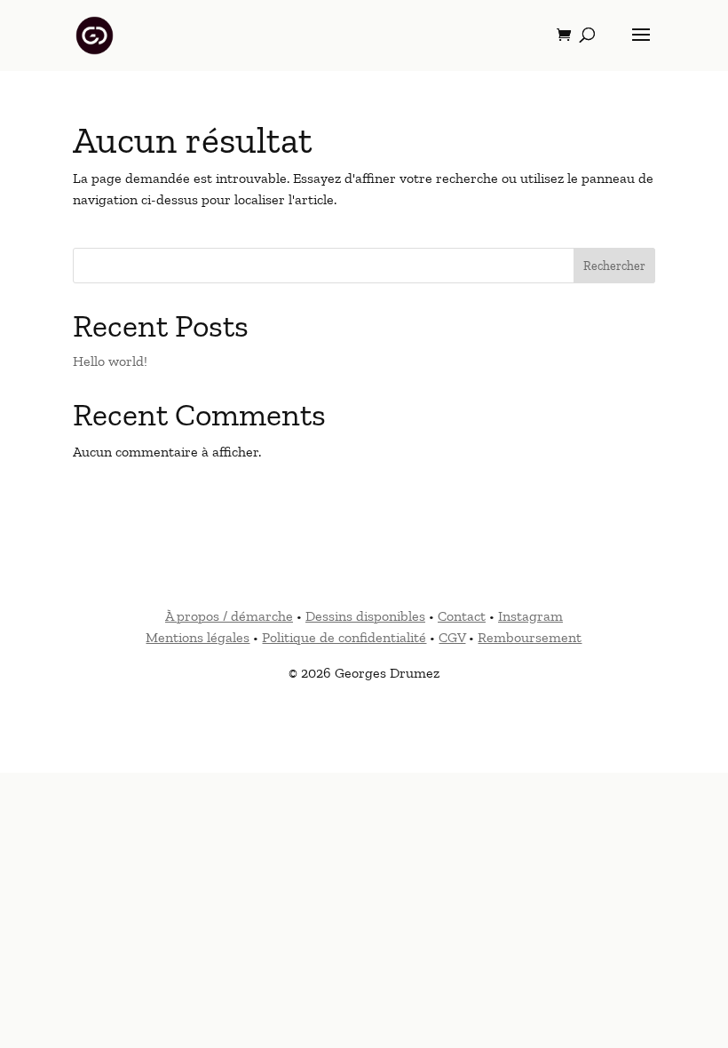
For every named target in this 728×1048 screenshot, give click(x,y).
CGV (452, 637)
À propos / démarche (229, 615)
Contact (462, 615)
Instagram (530, 615)
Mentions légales (197, 637)
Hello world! (110, 361)
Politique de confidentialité (344, 637)
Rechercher (614, 266)
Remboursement (530, 637)
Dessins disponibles (365, 615)
